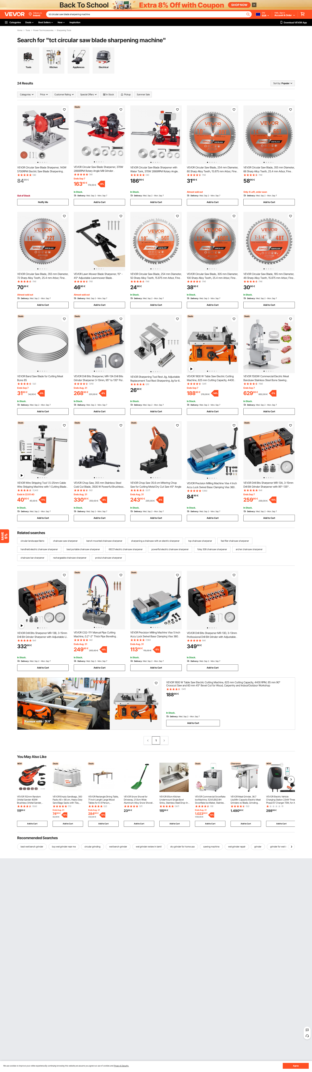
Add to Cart (99, 202)
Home (19, 30)
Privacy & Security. (121, 1066)
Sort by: (277, 83)
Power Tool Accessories (43, 30)
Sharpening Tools (64, 30)
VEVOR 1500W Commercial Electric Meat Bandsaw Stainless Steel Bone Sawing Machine (266, 380)
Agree (296, 1066)
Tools (28, 30)
